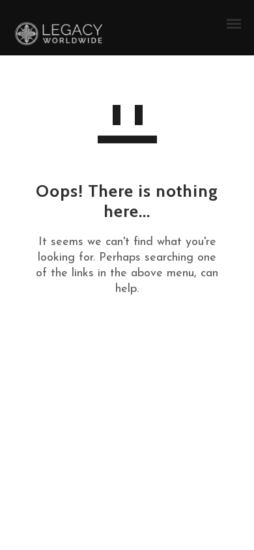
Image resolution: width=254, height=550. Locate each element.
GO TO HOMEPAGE (127, 336)
